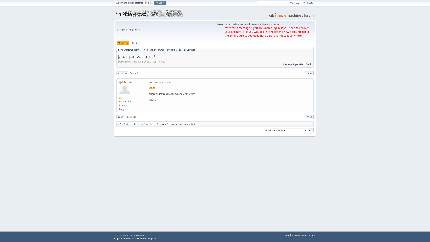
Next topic (306, 64)
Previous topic (290, 64)
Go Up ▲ (312, 235)
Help (287, 235)
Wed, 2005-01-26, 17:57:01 (160, 82)
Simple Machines (137, 235)
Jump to (268, 130)
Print (309, 73)
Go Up (120, 117)
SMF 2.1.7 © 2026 (121, 235)
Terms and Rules (299, 235)
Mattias (127, 82)
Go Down (122, 73)
